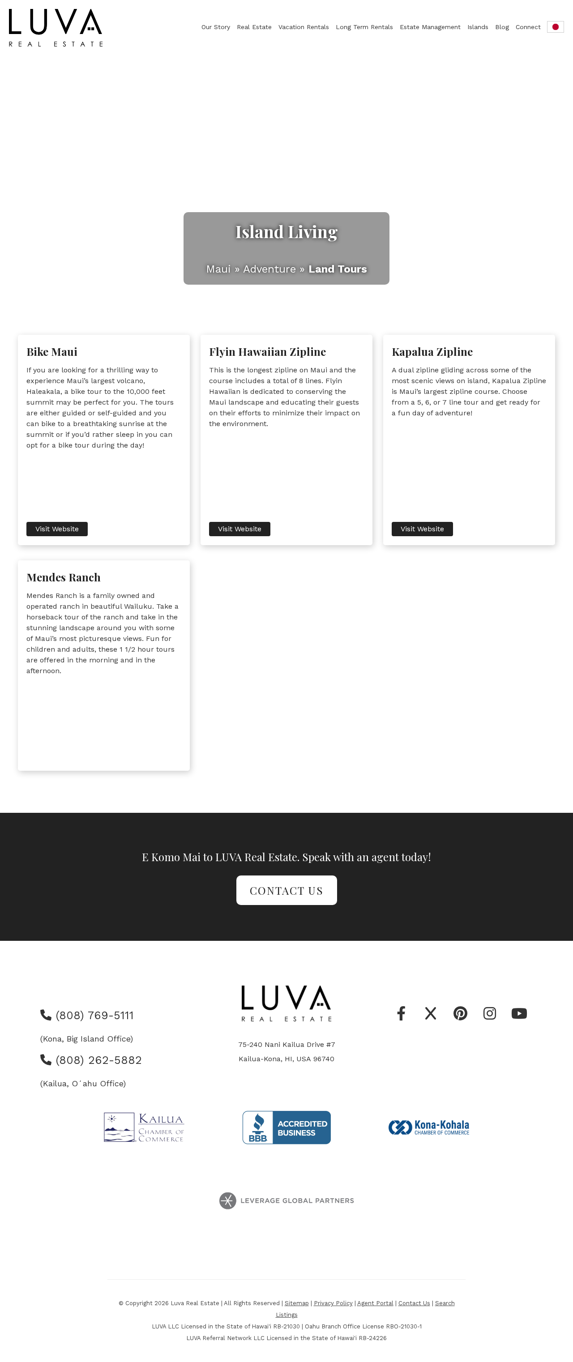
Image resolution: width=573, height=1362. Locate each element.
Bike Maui (51, 351)
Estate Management (430, 26)
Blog (502, 26)
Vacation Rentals (303, 26)
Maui (218, 269)
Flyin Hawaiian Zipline (267, 351)
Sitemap (297, 1303)
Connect (528, 26)
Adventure (269, 269)
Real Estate (254, 26)
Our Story (215, 26)
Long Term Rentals (364, 26)
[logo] (56, 28)
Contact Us (287, 890)
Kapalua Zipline (432, 351)
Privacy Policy (333, 1303)
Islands (477, 26)
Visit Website (57, 529)
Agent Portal (375, 1303)
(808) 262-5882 (96, 1060)
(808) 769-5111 (92, 1015)
